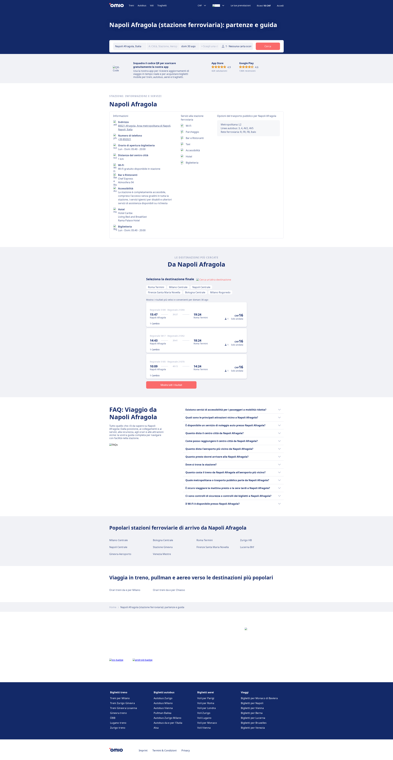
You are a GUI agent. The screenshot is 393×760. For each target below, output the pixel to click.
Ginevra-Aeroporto (120, 554)
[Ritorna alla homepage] (119, 5)
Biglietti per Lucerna (253, 718)
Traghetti (162, 5)
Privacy (185, 750)
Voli (152, 5)
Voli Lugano (204, 718)
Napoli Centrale (201, 287)
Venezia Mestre (162, 554)
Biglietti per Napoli (252, 703)
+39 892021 (124, 139)
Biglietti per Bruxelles (254, 722)
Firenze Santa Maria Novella (164, 292)
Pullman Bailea (162, 713)
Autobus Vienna (163, 708)
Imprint (143, 750)
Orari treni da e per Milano (124, 590)
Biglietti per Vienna (252, 708)
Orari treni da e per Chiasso (169, 590)
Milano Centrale (178, 287)
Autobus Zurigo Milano (167, 718)
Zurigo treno (117, 727)
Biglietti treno (118, 692)
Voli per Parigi (205, 698)
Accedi (280, 5)
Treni (131, 5)
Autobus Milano (163, 703)
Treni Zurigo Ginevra (122, 703)
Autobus (142, 5)
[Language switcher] (218, 5)
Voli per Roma (205, 703)
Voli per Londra (206, 708)
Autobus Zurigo (163, 698)
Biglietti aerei (205, 692)
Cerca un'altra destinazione (215, 279)
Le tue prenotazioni (241, 5)
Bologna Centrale (195, 292)
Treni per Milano (120, 698)
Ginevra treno (118, 713)
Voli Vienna (204, 727)
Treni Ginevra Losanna (123, 708)
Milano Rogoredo (220, 292)
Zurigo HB (246, 540)
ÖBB (112, 718)
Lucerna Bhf (247, 547)
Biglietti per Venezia (253, 727)
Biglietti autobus (164, 692)
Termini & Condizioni (164, 750)
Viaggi (245, 692)
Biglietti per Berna (252, 713)
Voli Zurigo (203, 713)
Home (112, 607)
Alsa (156, 727)
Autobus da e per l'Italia (168, 722)
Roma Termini (156, 287)
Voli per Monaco (207, 722)
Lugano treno (118, 722)
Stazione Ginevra (163, 547)
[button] (190, 46)
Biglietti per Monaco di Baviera (259, 698)
